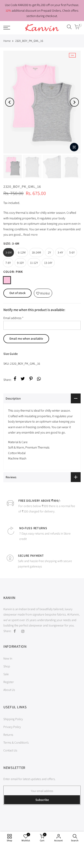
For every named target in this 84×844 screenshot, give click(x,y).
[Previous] (9, 102)
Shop (6, 666)
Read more (30, 235)
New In (7, 658)
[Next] (74, 102)
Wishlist (43, 292)
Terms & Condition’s (16, 742)
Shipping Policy (13, 719)
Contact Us (10, 750)
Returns (8, 735)
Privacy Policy (12, 727)
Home (7, 41)
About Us (9, 690)
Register (8, 682)
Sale (6, 674)
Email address (13, 318)
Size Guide (10, 354)
